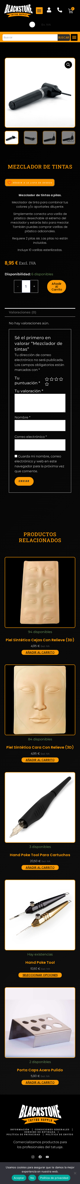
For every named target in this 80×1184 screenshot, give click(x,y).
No (32, 1177)
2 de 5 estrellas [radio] (52, 379)
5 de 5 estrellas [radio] (47, 384)
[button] (39, 10)
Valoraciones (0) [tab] (22, 312)
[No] (75, 1173)
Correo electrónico (31, 437)
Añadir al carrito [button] (40, 652)
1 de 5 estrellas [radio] (47, 379)
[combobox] (30, 37)
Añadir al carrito (56, 287)
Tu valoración (29, 390)
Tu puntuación (27, 380)
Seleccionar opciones (40, 975)
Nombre (22, 417)
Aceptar (19, 1177)
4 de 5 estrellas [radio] (61, 379)
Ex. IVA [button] (46, 24)
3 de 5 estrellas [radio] (56, 379)
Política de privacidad (54, 1177)
